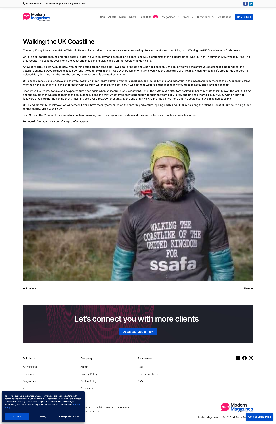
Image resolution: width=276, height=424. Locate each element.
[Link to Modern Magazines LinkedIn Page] (239, 359)
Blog (140, 366)
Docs (122, 16)
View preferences (69, 416)
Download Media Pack (138, 331)
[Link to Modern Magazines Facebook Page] (245, 359)
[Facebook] (245, 4)
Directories (204, 17)
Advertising (30, 366)
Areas (186, 17)
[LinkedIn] (251, 4)
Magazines (169, 17)
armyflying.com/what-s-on (72, 121)
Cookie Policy (88, 381)
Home (101, 16)
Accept (17, 416)
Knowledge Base (148, 374)
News (132, 16)
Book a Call (244, 17)
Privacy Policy (88, 374)
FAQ (140, 381)
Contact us (224, 16)
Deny (43, 416)
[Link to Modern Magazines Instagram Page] (251, 359)
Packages (145, 16)
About (112, 16)
